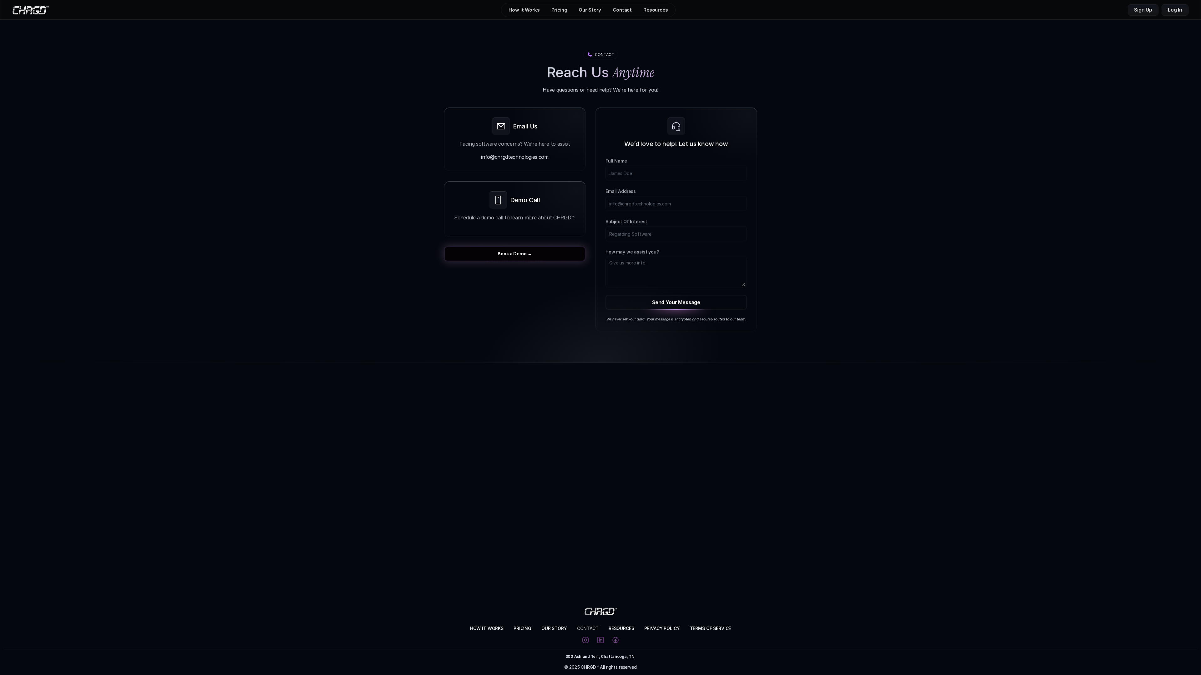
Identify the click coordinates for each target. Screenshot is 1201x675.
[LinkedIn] (600, 640)
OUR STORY (554, 628)
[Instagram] (585, 640)
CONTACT (588, 628)
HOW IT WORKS (487, 628)
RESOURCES (621, 628)
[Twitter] (616, 640)
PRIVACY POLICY (662, 628)
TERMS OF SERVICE (710, 628)
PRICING (522, 628)
